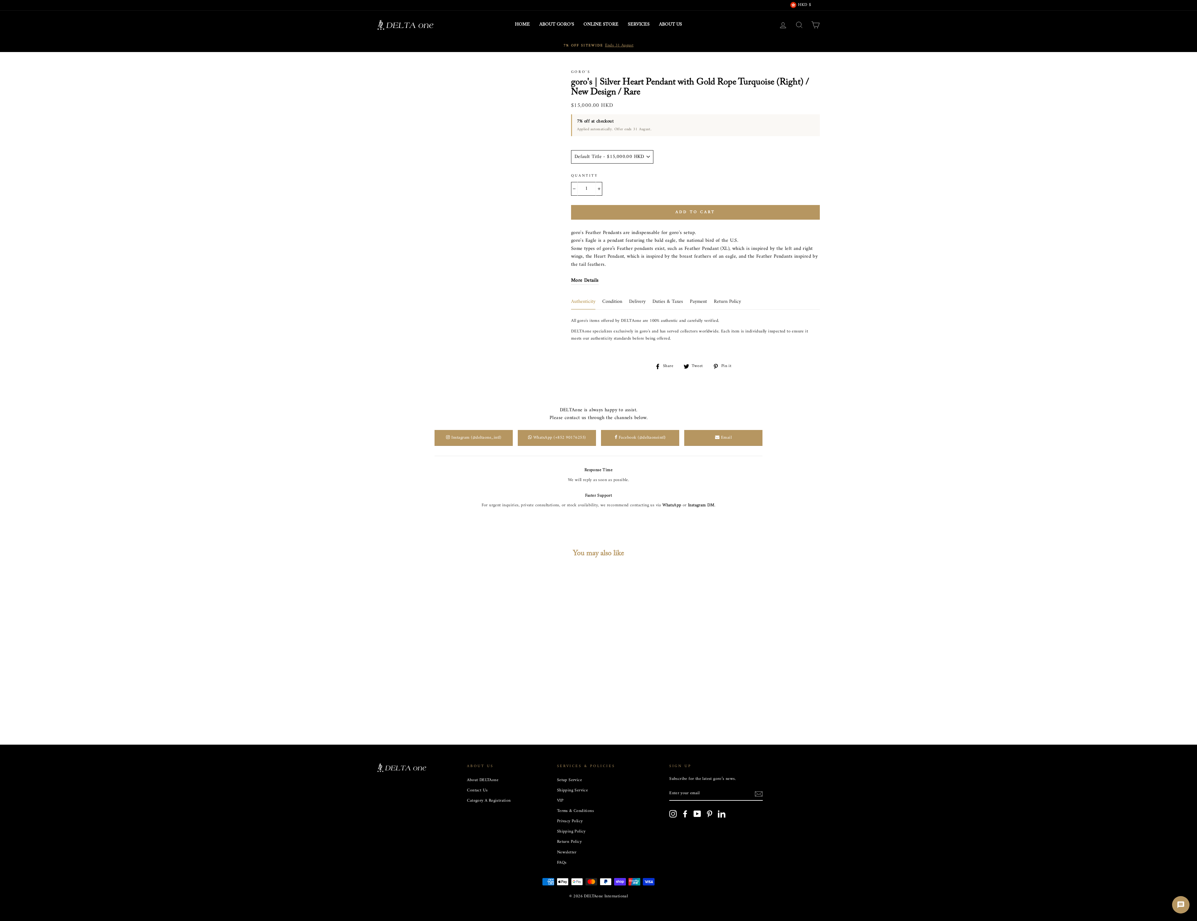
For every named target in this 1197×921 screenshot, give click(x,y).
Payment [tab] (698, 301)
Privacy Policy (570, 821)
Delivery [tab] (637, 301)
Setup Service (569, 780)
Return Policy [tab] (727, 301)
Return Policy (569, 842)
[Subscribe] (759, 794)
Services (639, 24)
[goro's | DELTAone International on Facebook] (685, 814)
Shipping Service (572, 790)
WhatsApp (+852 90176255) (559, 437)
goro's (581, 72)
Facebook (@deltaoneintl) (641, 437)
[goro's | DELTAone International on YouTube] (697, 814)
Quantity (584, 176)
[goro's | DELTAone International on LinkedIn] (721, 814)
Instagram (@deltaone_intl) (476, 437)
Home (522, 24)
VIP (560, 800)
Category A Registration (489, 800)
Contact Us (477, 790)
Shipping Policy (571, 831)
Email (725, 437)
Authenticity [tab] (583, 301)
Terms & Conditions (575, 811)
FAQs (562, 862)
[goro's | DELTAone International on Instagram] (673, 814)
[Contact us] (1181, 905)
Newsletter (567, 852)
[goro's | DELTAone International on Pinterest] (709, 814)
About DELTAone (482, 780)
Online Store (601, 24)
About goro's (556, 24)
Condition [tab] (612, 301)
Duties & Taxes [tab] (667, 301)
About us (670, 24)
